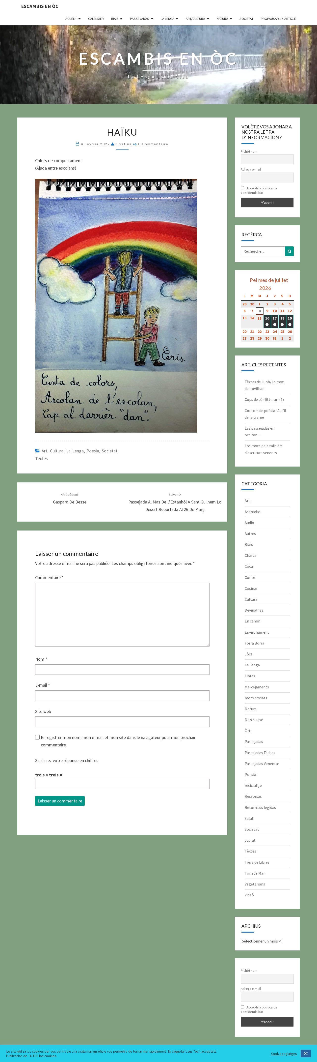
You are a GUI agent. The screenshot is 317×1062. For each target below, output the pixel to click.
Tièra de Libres (257, 862)
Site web (43, 711)
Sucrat (250, 840)
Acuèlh (71, 18)
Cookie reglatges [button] (284, 1053)
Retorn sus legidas (260, 807)
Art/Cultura (195, 18)
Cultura (56, 451)
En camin (252, 621)
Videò (249, 894)
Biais (115, 18)
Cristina (124, 144)
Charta (250, 555)
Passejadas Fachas (260, 752)
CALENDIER (96, 18)
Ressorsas (253, 796)
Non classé (254, 719)
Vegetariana (255, 884)
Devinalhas (254, 610)
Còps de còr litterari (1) (264, 399)
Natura (222, 18)
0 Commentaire (153, 144)
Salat (249, 818)
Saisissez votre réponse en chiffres (66, 760)
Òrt (248, 730)
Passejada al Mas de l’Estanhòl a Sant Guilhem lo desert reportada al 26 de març (174, 502)
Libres (250, 675)
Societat (246, 18)
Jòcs (248, 653)
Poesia (92, 451)
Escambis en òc (39, 6)
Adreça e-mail (251, 169)
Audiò (249, 522)
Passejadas (139, 18)
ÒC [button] (306, 1053)
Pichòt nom (249, 151)
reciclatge (253, 785)
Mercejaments (257, 686)
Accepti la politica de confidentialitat (259, 190)
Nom (41, 659)
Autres (250, 533)
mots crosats (256, 697)
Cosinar (251, 588)
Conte (250, 577)
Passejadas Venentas (262, 763)
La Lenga (167, 18)
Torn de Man (255, 873)
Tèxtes (41, 458)
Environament (257, 632)
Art (44, 451)
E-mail (42, 685)
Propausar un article (278, 18)
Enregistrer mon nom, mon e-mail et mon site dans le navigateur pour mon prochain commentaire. (118, 741)
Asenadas (253, 511)
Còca (249, 566)
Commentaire (49, 577)
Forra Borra (254, 643)
